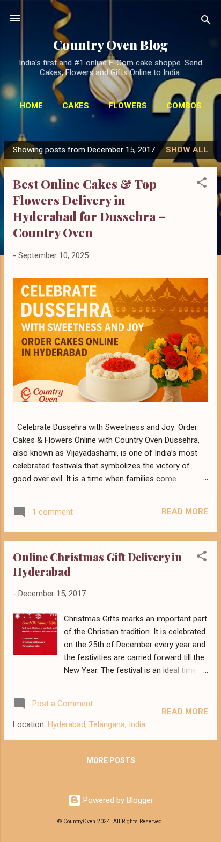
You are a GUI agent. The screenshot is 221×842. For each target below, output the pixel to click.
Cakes (75, 106)
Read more (184, 511)
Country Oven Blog (110, 44)
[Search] (206, 21)
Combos (184, 106)
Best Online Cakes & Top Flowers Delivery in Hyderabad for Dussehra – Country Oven (89, 208)
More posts (110, 760)
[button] (201, 184)
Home (31, 106)
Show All (187, 150)
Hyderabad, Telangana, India (96, 724)
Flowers (127, 106)
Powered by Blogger (117, 800)
